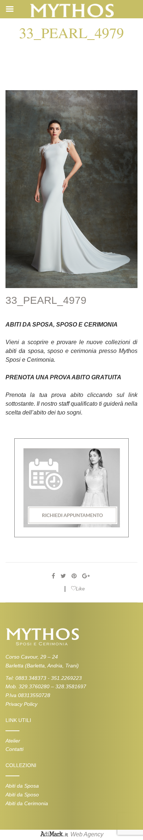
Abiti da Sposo (22, 794)
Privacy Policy (21, 704)
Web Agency (86, 835)
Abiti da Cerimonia (27, 803)
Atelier (13, 741)
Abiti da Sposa (22, 786)
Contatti (14, 749)
